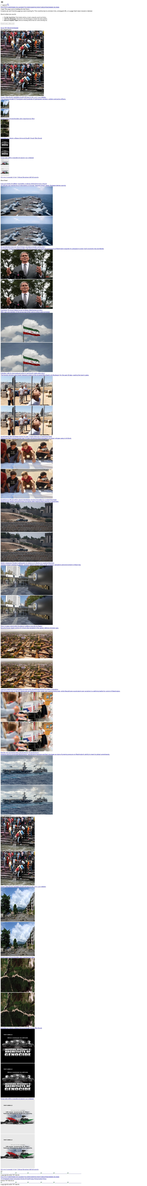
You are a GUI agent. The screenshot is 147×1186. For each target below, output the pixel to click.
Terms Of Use (25, 1179)
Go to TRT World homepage (9, 28)
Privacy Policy (33, 1179)
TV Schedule (5, 1179)
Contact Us (12, 1179)
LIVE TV (4, 5)
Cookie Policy (42, 1179)
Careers (18, 1179)
